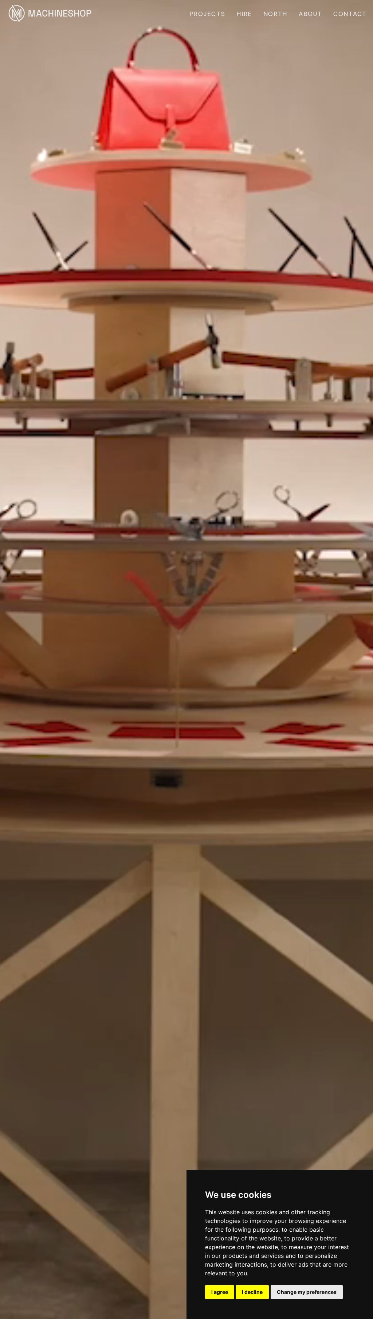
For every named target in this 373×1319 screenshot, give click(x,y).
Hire (244, 14)
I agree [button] (219, 1292)
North (275, 14)
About (310, 14)
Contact (350, 14)
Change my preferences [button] (307, 1292)
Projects (207, 14)
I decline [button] (252, 1292)
